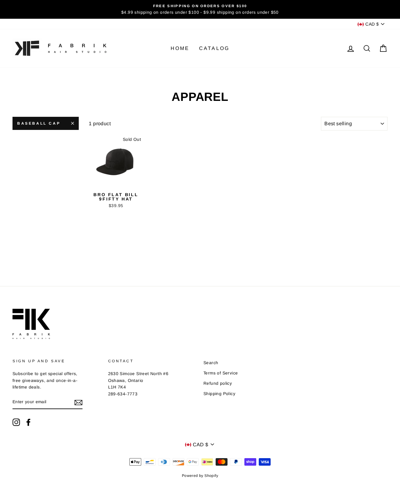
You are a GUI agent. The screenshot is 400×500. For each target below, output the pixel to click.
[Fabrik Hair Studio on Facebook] (28, 422)
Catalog (214, 48)
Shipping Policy (219, 393)
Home (180, 48)
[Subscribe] (78, 402)
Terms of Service (220, 373)
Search (210, 362)
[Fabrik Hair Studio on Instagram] (16, 422)
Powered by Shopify (200, 475)
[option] (200, 9)
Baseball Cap (38, 123)
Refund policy (217, 383)
